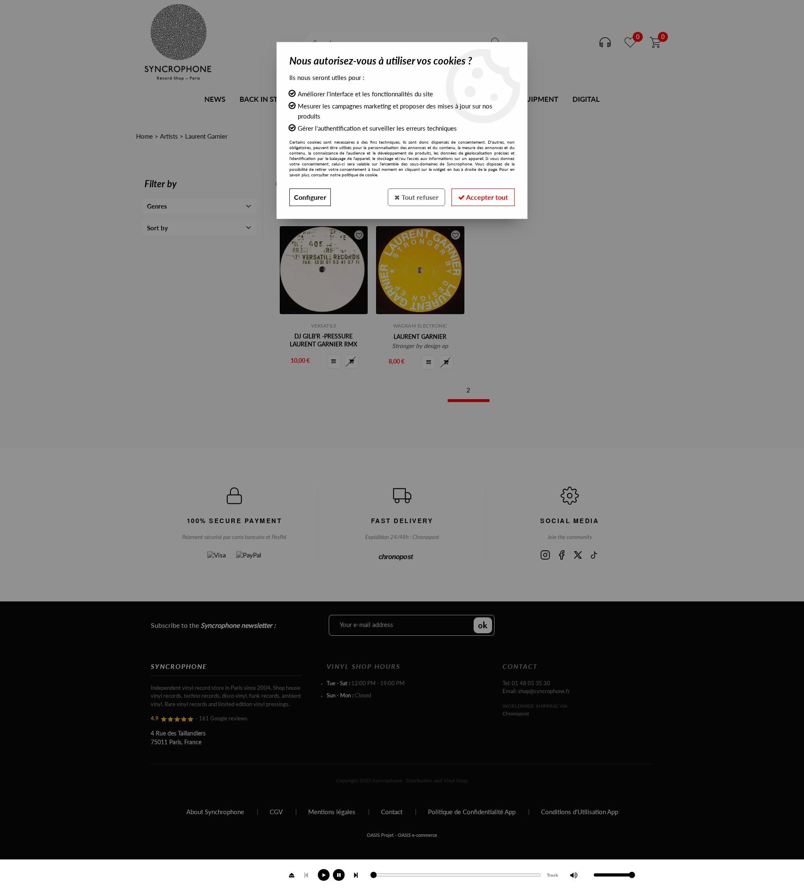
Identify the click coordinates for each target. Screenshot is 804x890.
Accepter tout (486, 197)
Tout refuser (419, 197)
